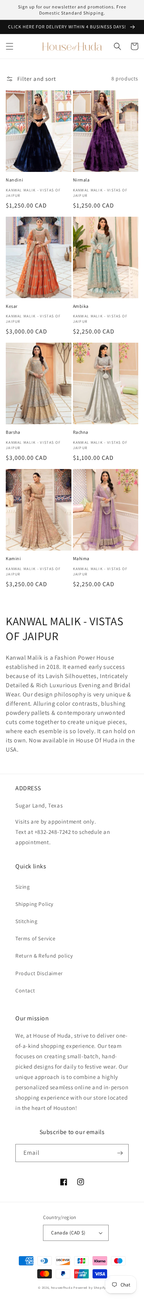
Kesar (12, 306)
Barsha (13, 432)
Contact (25, 990)
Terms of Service (35, 938)
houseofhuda (62, 1287)
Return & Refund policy (44, 955)
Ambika (81, 306)
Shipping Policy (34, 904)
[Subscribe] (119, 1153)
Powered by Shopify (89, 1287)
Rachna (81, 432)
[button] (9, 46)
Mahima (81, 558)
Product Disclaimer (39, 973)
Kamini (13, 558)
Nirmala (81, 180)
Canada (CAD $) (68, 1232)
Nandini (14, 180)
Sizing (22, 886)
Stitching (26, 921)
